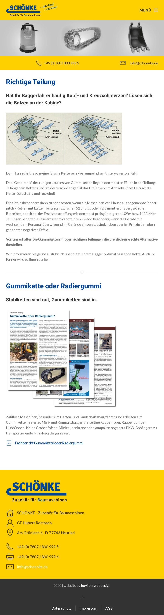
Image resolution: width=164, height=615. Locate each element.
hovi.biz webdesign (96, 585)
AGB (109, 608)
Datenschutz (61, 608)
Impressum (88, 608)
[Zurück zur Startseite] (32, 10)
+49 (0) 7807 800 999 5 (61, 63)
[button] (149, 10)
